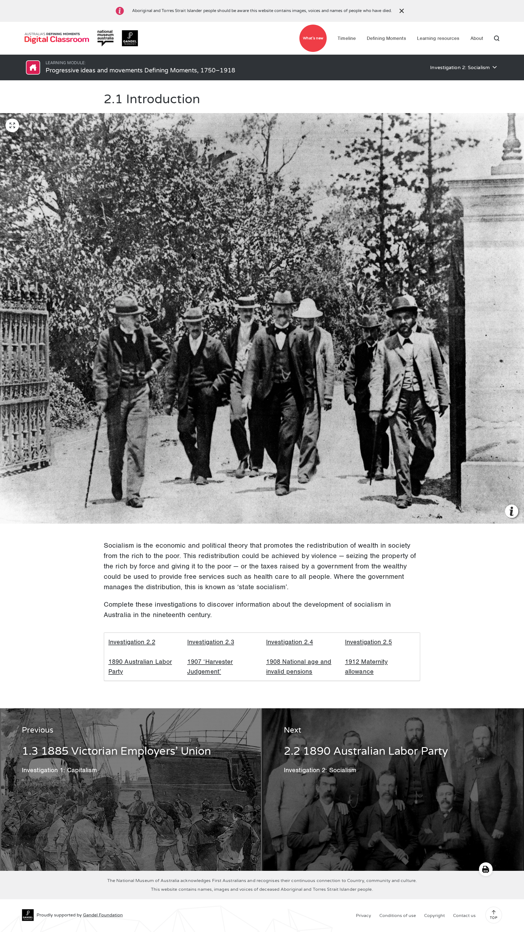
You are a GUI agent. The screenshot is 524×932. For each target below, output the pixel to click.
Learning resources (438, 38)
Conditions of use (397, 915)
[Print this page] (486, 869)
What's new (313, 38)
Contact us (464, 915)
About (477, 38)
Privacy (363, 915)
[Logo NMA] (105, 38)
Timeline (347, 38)
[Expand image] (12, 125)
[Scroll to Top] (494, 912)
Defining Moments (386, 38)
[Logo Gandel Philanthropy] (130, 38)
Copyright (434, 915)
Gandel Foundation (103, 915)
